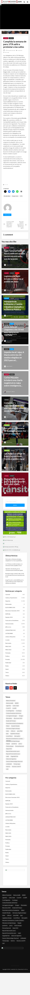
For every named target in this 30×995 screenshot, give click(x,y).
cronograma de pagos (11, 716)
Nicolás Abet (7, 196)
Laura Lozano (9, 264)
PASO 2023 (8, 649)
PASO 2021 (8, 646)
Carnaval (7, 594)
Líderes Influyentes (10, 636)
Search (15, 505)
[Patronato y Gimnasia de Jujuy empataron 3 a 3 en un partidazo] (15, 433)
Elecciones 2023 (18, 718)
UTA (21, 196)
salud (7, 756)
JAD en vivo (8, 627)
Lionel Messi (9, 736)
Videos (17, 273)
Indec (7, 731)
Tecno (7, 672)
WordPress (25, 969)
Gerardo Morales (15, 726)
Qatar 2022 (9, 748)
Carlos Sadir (16, 705)
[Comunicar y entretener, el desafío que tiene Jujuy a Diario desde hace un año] (15, 408)
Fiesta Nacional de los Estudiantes (14, 723)
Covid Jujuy (18, 710)
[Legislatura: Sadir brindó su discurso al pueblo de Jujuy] (15, 281)
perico (20, 743)
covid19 (14, 708)
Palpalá (8, 743)
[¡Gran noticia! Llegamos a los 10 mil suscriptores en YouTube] (15, 332)
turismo (8, 766)
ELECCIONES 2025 (10, 607)
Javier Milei (19, 731)
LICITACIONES (9, 633)
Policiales (8, 653)
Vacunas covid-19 (16, 766)
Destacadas (13, 425)
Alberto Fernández (10, 700)
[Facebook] (7, 688)
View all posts (7, 214)
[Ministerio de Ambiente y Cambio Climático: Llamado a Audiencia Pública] (15, 307)
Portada (11, 38)
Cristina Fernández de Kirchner (13, 713)
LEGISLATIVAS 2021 (10, 630)
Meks (16, 969)
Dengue (21, 716)
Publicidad (8, 662)
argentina (8, 705)
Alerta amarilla (9, 703)
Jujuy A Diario (9, 290)
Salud (6, 669)
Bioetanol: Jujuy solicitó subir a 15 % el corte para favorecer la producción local (14, 575)
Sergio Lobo (15, 196)
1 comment (19, 50)
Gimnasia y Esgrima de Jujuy (13, 728)
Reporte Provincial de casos (13, 754)
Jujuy (7, 733)
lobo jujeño (17, 736)
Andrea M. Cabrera (10, 391)
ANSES (16, 703)
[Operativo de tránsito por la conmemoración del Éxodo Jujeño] (15, 484)
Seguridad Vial (14, 756)
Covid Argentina (10, 710)
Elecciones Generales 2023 (12, 610)
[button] (3, 184)
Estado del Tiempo (11, 721)
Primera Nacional (19, 746)
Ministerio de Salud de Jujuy (13, 741)
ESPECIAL (6, 298)
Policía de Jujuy (9, 746)
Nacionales (8, 643)
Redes (11, 323)
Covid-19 (8, 708)
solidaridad (9, 764)
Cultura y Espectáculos (11, 597)
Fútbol (7, 726)
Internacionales (9, 623)
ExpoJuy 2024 (9, 617)
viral (7, 769)
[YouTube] (11, 688)
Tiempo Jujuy (17, 764)
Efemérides (9, 718)
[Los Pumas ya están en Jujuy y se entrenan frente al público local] (15, 459)
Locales (5, 38)
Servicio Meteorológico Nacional (14, 761)
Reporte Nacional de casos (12, 751)
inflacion (13, 731)
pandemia (14, 743)
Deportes (7, 425)
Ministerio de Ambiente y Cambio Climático (14, 739)
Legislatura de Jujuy (15, 733)
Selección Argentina (11, 759)
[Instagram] (15, 688)
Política (7, 656)
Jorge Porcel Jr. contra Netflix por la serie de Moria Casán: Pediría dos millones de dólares (14, 581)
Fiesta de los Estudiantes (11, 620)
